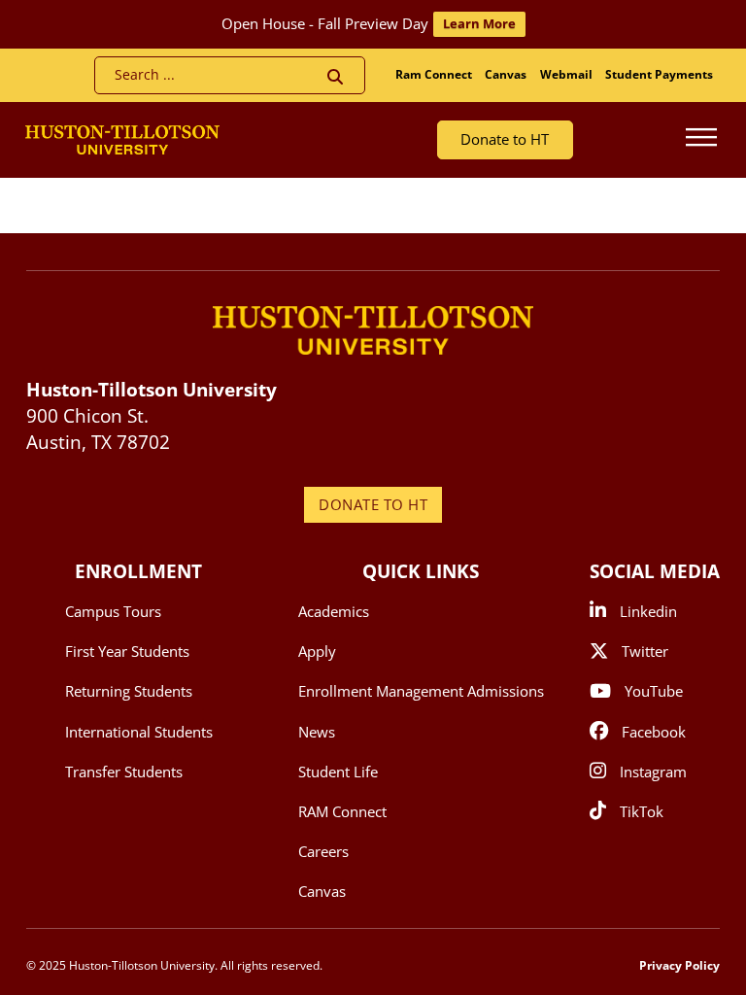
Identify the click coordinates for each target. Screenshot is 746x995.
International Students (139, 731)
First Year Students (127, 651)
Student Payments (659, 74)
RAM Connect (342, 811)
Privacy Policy (679, 965)
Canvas (505, 74)
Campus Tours (113, 611)
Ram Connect (433, 74)
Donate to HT (504, 139)
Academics (333, 611)
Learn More (479, 23)
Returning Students (128, 691)
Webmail (566, 74)
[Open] (701, 139)
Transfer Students (124, 771)
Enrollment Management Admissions (421, 691)
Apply (317, 651)
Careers (323, 851)
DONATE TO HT (373, 504)
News (316, 731)
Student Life (338, 771)
